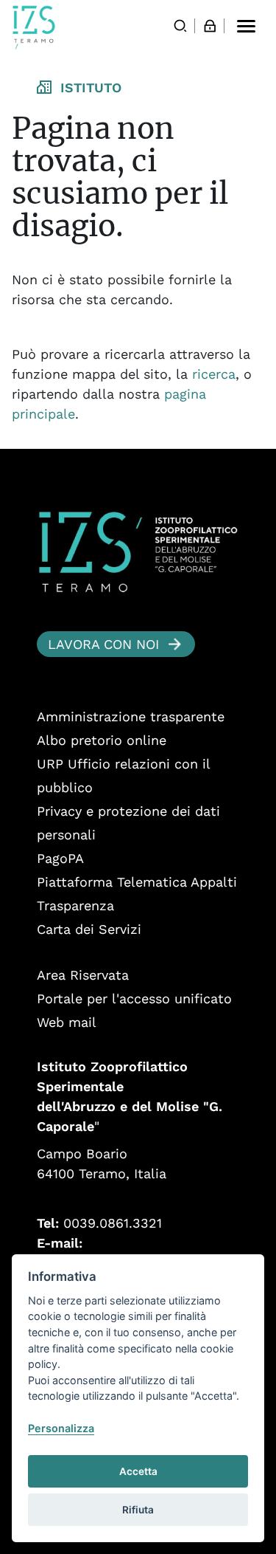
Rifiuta (138, 1510)
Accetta (138, 1471)
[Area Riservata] (209, 25)
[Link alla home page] (34, 27)
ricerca (214, 374)
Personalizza (61, 1428)
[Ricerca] (180, 25)
